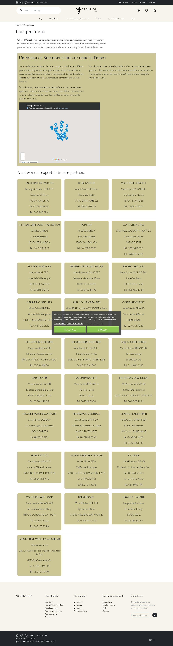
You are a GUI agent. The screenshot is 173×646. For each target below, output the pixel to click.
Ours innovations (51, 608)
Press (47, 617)
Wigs (40, 19)
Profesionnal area (80, 611)
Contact (105, 611)
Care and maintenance (116, 19)
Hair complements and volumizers (77, 19)
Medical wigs (53, 19)
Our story (48, 602)
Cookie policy (60, 323)
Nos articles (107, 602)
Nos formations (108, 605)
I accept (103, 329)
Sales (132, 19)
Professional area (138, 2)
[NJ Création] (86, 10)
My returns (78, 608)
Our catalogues (51, 614)
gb (150, 2)
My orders (78, 605)
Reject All (70, 329)
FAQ (104, 608)
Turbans (98, 19)
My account (78, 602)
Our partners (123, 2)
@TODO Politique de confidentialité (36, 641)
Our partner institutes (53, 611)
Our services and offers (54, 605)
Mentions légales (25, 638)
